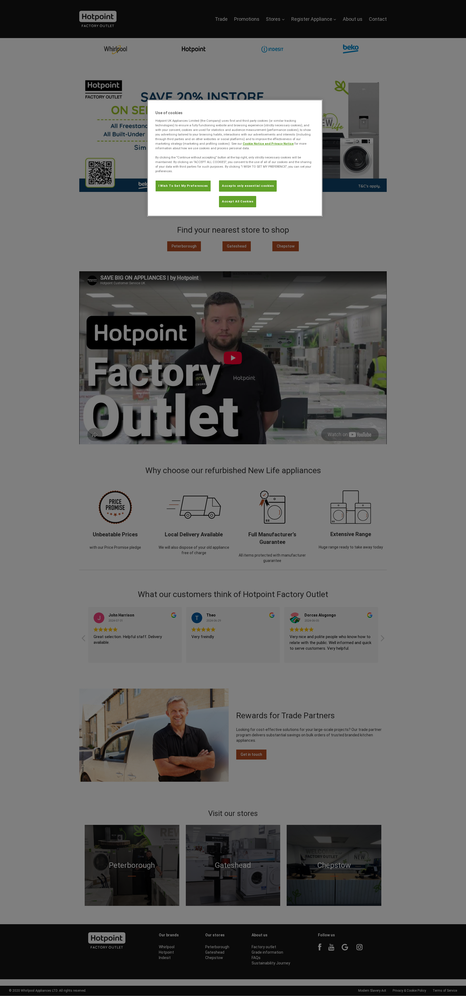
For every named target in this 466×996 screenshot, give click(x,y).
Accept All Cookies (237, 201)
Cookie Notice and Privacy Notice (268, 143)
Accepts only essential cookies (248, 186)
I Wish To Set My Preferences (183, 186)
